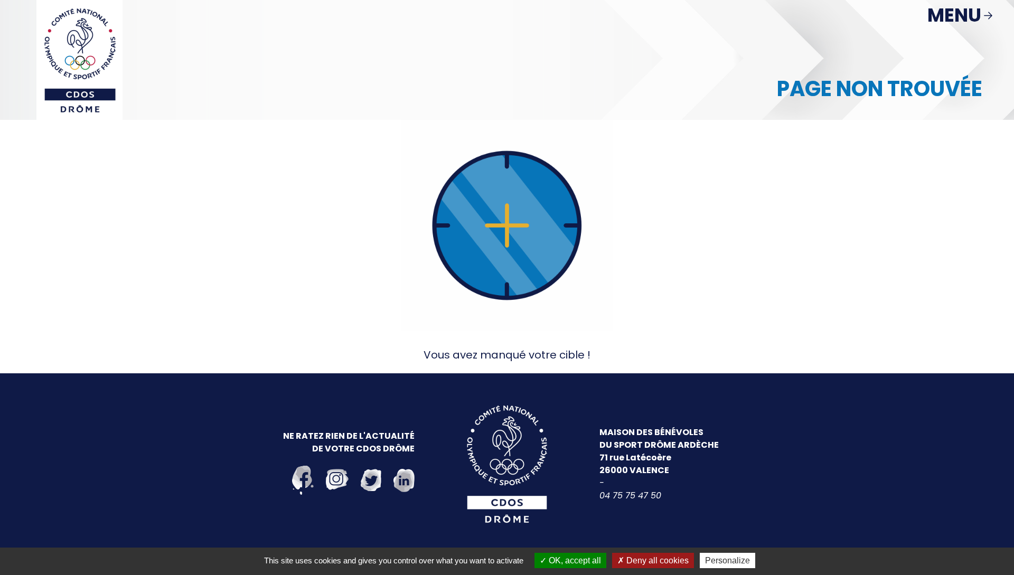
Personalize (727, 560)
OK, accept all (574, 560)
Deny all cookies (656, 560)
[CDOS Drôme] (79, 59)
